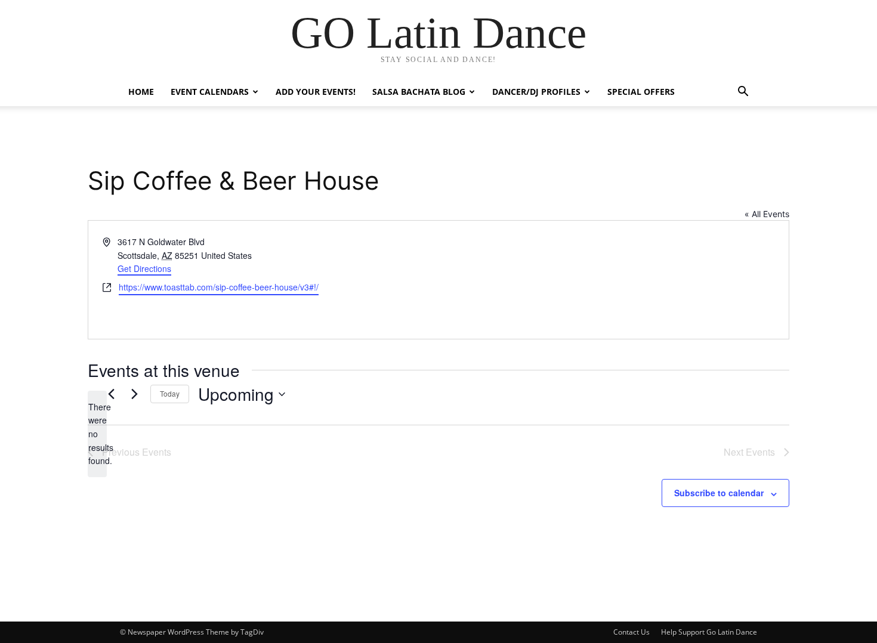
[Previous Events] (111, 394)
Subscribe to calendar (719, 493)
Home (141, 91)
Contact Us (631, 632)
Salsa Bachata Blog (418, 91)
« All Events (767, 214)
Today (170, 393)
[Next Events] (134, 394)
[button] (742, 92)
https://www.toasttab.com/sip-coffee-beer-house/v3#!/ (219, 287)
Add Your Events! (316, 91)
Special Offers (641, 91)
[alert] (97, 434)
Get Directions (144, 268)
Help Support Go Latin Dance (709, 632)
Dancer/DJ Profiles (536, 91)
